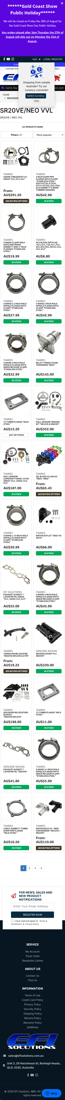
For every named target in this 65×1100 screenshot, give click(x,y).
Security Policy (32, 1008)
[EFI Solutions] (16, 77)
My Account (32, 951)
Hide (36, 101)
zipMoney (32, 1027)
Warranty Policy (32, 1022)
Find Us (32, 980)
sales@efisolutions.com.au (26, 1055)
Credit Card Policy (32, 999)
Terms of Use (32, 995)
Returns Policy (32, 1018)
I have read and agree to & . (29, 922)
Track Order (32, 956)
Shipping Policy (32, 1013)
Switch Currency (35, 95)
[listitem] (16, 174)
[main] (32, 510)
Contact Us (32, 975)
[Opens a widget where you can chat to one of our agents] (51, 1093)
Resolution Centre (32, 960)
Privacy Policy (32, 924)
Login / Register (52, 59)
